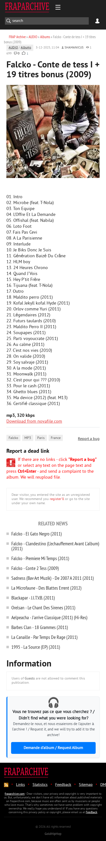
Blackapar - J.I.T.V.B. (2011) (33, 598)
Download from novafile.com (34, 421)
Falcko (13, 438)
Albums (26, 48)
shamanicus (74, 48)
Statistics (40, 784)
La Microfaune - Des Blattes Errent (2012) (46, 588)
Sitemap (86, 784)
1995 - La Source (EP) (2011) (35, 647)
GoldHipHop (53, 834)
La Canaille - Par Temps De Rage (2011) (44, 637)
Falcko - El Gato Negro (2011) (36, 534)
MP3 (27, 438)
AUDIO (13, 48)
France (56, 438)
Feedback (63, 784)
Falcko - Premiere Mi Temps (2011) (40, 558)
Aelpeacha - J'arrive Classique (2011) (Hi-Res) (49, 617)
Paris (41, 438)
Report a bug (89, 439)
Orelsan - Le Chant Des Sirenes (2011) (43, 607)
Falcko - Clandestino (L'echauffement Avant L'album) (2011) (55, 545)
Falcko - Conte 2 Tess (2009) (35, 568)
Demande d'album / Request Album (53, 747)
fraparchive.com (15, 794)
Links (20, 784)
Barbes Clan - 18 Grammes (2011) (39, 627)
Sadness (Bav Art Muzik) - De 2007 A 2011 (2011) (52, 578)
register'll (57, 499)
